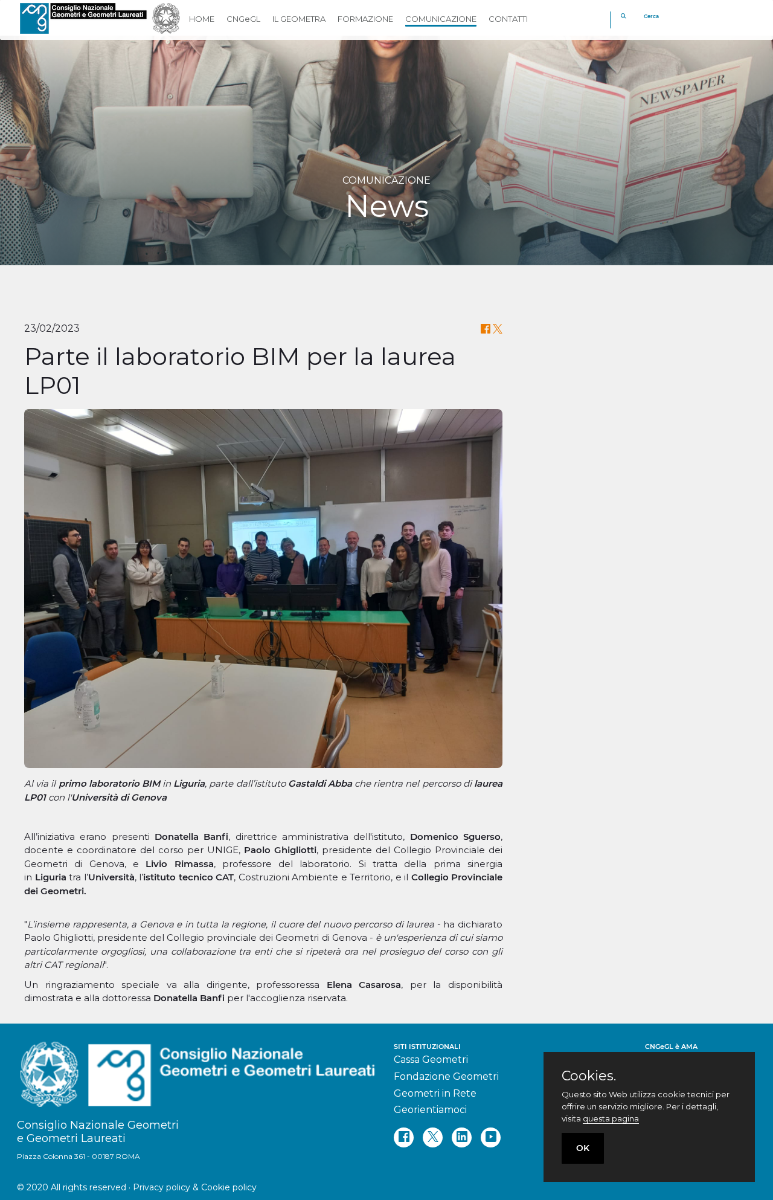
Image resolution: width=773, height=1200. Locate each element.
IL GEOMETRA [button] (299, 19)
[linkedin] (462, 1137)
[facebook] (404, 1137)
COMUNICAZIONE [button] (440, 19)
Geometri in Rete (435, 1093)
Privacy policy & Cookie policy (195, 1187)
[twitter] (433, 1137)
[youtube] (491, 1137)
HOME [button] (201, 19)
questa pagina (611, 1118)
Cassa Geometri (431, 1059)
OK (582, 1148)
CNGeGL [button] (243, 19)
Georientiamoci (430, 1109)
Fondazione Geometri (446, 1076)
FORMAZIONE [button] (365, 19)
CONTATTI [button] (508, 19)
